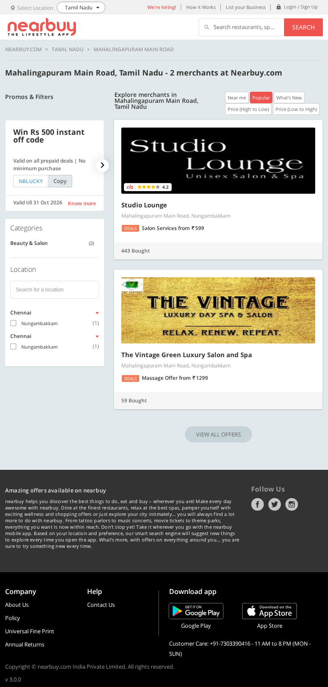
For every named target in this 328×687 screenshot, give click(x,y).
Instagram (291, 504)
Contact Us (101, 604)
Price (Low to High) (296, 109)
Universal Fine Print (29, 631)
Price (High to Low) (248, 109)
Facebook (257, 504)
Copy (60, 181)
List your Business (246, 7)
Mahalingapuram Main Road (134, 49)
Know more (82, 203)
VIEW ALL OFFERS (218, 434)
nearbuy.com (23, 49)
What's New (289, 97)
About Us (17, 604)
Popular (261, 97)
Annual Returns (24, 644)
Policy (12, 618)
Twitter (274, 504)
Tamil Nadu (68, 49)
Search (303, 27)
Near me (237, 97)
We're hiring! (161, 7)
